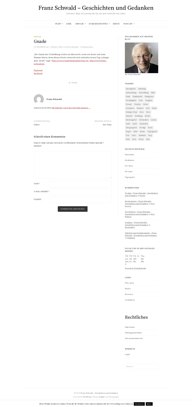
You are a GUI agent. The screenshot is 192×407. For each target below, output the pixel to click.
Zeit (147, 139)
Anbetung (142, 89)
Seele (150, 128)
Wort (134, 139)
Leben (153, 120)
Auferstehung (131, 93)
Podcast (127, 24)
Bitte (153, 93)
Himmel (129, 116)
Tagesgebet (152, 131)
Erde (141, 100)
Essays (116, 24)
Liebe (135, 124)
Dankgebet (149, 96)
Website (37, 199)
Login (127, 354)
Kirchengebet (131, 120)
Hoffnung (138, 116)
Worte (141, 139)
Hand (154, 108)
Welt (128, 139)
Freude (129, 104)
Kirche (147, 116)
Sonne (142, 131)
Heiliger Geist (131, 112)
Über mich (129, 283)
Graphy (101, 397)
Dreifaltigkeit (131, 100)
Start (58, 24)
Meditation (129, 160)
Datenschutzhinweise (134, 338)
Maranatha (129, 154)
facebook (38, 73)
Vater (134, 135)
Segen (128, 131)
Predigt (142, 128)
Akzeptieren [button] (139, 404)
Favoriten (129, 294)
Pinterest (38, 70)
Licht (128, 124)
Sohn (135, 131)
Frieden (137, 104)
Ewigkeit (148, 100)
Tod (127, 135)
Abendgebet (131, 89)
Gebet (36, 124)
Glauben (140, 108)
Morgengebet (131, 128)
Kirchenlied (143, 120)
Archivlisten (130, 300)
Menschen (144, 124)
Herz (148, 112)
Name (37, 184)
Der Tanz (107, 124)
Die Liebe (129, 171)
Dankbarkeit (137, 96)
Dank (128, 96)
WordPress (87, 397)
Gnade (74, 82)
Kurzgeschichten (98, 24)
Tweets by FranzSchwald (135, 268)
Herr (142, 112)
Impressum (130, 327)
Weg (150, 135)
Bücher (128, 288)
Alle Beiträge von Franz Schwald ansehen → (70, 108)
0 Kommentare (86, 47)
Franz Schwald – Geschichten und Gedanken (96, 8)
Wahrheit (142, 135)
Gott (147, 108)
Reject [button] (149, 404)
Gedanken (130, 108)
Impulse (79, 24)
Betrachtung (144, 93)
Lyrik (68, 24)
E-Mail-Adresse (41, 191)
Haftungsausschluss (133, 333)
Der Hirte (129, 166)
